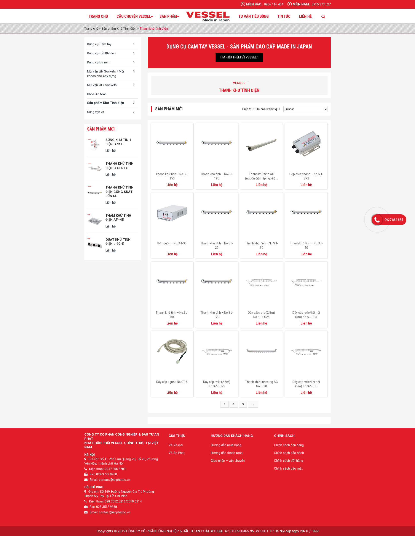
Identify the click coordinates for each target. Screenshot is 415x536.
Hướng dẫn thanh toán (227, 453)
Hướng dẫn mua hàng (226, 445)
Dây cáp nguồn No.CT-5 (172, 382)
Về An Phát (177, 453)
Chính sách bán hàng (289, 445)
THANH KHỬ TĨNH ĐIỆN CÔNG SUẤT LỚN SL (119, 192)
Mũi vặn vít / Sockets (102, 85)
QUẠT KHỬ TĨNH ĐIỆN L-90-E (118, 242)
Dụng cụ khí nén (98, 62)
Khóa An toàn (97, 94)
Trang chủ (91, 29)
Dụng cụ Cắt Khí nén (101, 53)
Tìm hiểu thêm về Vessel (238, 57)
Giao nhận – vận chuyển (228, 461)
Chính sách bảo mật (288, 468)
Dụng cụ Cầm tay (99, 44)
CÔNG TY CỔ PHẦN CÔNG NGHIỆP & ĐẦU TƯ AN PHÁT (167, 531)
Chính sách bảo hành (289, 453)
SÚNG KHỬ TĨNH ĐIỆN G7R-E (118, 142)
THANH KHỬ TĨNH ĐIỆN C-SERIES (119, 166)
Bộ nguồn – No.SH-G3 (172, 243)
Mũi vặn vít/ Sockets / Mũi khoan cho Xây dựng (105, 73)
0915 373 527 (321, 4)
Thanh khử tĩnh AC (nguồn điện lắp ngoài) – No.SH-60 (261, 178)
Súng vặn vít (95, 112)
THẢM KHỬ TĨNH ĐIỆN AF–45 (118, 218)
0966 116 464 (273, 4)
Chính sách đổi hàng (288, 461)
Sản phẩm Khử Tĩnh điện (119, 29)
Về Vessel (176, 445)
